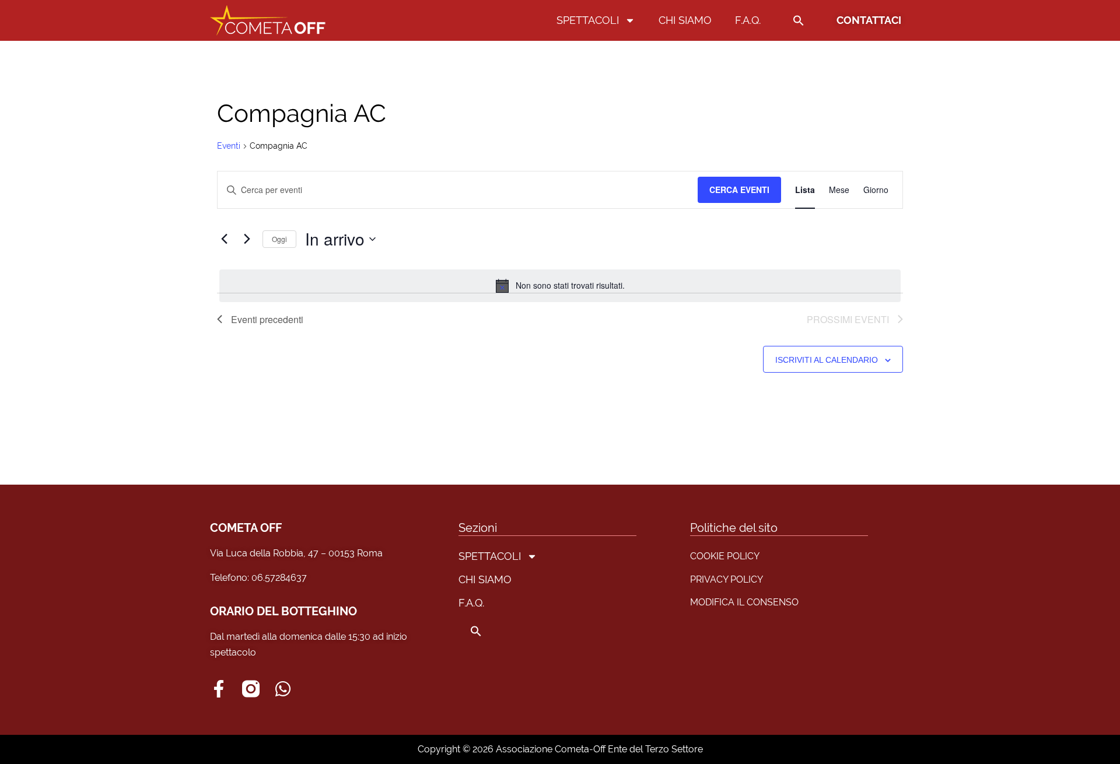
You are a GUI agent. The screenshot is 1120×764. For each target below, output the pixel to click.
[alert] (560, 285)
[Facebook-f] (219, 689)
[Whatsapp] (283, 689)
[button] (798, 20)
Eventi (228, 145)
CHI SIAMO (685, 20)
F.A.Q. (748, 20)
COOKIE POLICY (725, 556)
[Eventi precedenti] (224, 239)
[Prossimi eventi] (247, 239)
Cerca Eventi (739, 189)
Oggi (279, 239)
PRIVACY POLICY (726, 579)
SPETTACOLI (587, 20)
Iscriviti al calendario (826, 360)
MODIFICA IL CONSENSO (744, 602)
